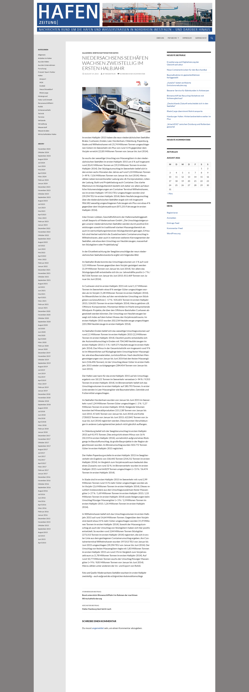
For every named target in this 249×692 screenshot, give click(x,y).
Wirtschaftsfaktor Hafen (105, 53)
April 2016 (42, 505)
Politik (40, 106)
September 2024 (44, 156)
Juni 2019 (42, 373)
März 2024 (42, 176)
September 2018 (44, 404)
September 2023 (44, 197)
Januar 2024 (43, 183)
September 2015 (44, 529)
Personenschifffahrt (45, 103)
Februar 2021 (43, 304)
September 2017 (44, 446)
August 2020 (43, 325)
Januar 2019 (43, 391)
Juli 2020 (41, 328)
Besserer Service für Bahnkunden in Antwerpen (188, 90)
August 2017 (43, 449)
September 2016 (44, 487)
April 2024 (42, 173)
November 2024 (44, 149)
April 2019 (42, 380)
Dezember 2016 (44, 477)
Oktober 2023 (43, 194)
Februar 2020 (43, 346)
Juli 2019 (41, 370)
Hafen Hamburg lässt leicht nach (96, 607)
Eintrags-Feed (173, 223)
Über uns (160, 38)
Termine (41, 117)
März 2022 (42, 259)
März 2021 (42, 301)
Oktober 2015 (43, 525)
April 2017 (42, 463)
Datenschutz (200, 38)
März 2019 (42, 384)
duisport (42, 79)
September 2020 (44, 322)
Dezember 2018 (44, 394)
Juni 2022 (42, 249)
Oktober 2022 (43, 235)
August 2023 (43, 201)
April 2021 (42, 297)
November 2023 (44, 190)
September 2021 (44, 280)
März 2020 (42, 342)
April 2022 (42, 256)
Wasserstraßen (43, 131)
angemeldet (98, 628)
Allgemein (87, 53)
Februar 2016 (43, 512)
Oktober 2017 (43, 442)
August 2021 (43, 284)
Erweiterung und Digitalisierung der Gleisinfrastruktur (183, 63)
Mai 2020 (41, 335)
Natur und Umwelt (45, 100)
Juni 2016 (42, 498)
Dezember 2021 (44, 270)
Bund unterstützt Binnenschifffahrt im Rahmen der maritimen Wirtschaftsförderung (109, 595)
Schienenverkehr (44, 110)
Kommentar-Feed (175, 228)
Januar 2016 (43, 515)
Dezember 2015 (44, 518)
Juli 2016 (41, 494)
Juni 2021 (42, 290)
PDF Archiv (172, 38)
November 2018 (44, 398)
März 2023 (42, 218)
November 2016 (44, 480)
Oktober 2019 (43, 360)
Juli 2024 (41, 163)
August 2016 (43, 491)
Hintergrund (43, 96)
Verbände (41, 120)
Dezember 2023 (44, 187)
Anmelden (171, 218)
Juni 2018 (42, 415)
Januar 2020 (43, 349)
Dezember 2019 (44, 353)
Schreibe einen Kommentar (132, 74)
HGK (41, 82)
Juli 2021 (41, 287)
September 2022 (44, 239)
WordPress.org (173, 233)
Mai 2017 (41, 460)
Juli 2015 (41, 536)
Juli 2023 (41, 204)
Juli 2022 (41, 246)
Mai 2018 (41, 418)
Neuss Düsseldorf (46, 89)
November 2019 (44, 356)
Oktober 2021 (43, 277)
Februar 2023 (43, 221)
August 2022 (43, 242)
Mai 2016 (41, 501)
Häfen (40, 75)
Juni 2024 (42, 166)
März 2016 (42, 508)
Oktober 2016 (43, 484)
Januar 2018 (43, 432)
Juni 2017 (42, 456)
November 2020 (44, 315)
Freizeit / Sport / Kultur (46, 72)
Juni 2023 (42, 208)
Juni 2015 (42, 539)
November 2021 (44, 273)
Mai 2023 (41, 211)
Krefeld (42, 86)
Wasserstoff (42, 127)
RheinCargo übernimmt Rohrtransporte (184, 111)
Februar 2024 (43, 180)
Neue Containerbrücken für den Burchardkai (187, 70)
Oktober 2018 (43, 401)
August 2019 (43, 366)
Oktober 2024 (43, 152)
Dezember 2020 (44, 311)
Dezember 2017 (44, 436)
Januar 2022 (43, 266)
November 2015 (44, 522)
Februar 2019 (43, 387)
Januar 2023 (43, 225)
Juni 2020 (42, 332)
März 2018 (42, 425)
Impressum (187, 38)
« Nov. (170, 193)
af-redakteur (109, 74)
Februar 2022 (43, 263)
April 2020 (42, 339)
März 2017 (42, 467)
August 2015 (43, 532)
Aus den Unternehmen (46, 65)
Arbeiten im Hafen (45, 58)
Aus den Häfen (43, 62)
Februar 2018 (43, 429)
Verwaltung (42, 124)
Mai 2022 (41, 252)
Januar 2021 (43, 308)
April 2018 (42, 422)
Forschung (42, 69)
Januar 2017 (43, 474)
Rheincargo (43, 93)
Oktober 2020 (43, 318)
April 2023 (42, 214)
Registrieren (172, 212)
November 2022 (44, 232)
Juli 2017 (41, 453)
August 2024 (43, 159)
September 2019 (44, 363)
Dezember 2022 (44, 228)
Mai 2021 (41, 294)
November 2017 (44, 439)
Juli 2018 (41, 411)
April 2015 (42, 543)
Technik (41, 113)
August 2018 (43, 408)
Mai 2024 (41, 170)
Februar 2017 (43, 470)
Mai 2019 (41, 377)
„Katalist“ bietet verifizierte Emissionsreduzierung (179, 83)
